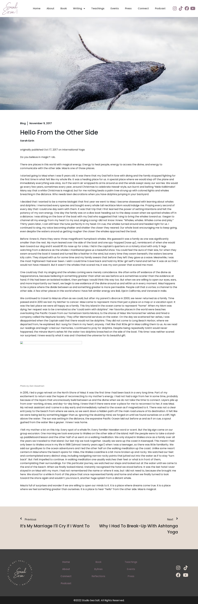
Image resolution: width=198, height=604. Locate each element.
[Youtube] (193, 8)
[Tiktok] (181, 8)
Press (128, 8)
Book (63, 8)
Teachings (97, 8)
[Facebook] (187, 8)
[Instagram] (174, 8)
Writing (77, 8)
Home (36, 8)
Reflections (98, 576)
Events (115, 8)
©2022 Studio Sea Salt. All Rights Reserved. (99, 600)
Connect (143, 8)
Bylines (98, 569)
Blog (23, 123)
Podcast (160, 8)
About (50, 8)
